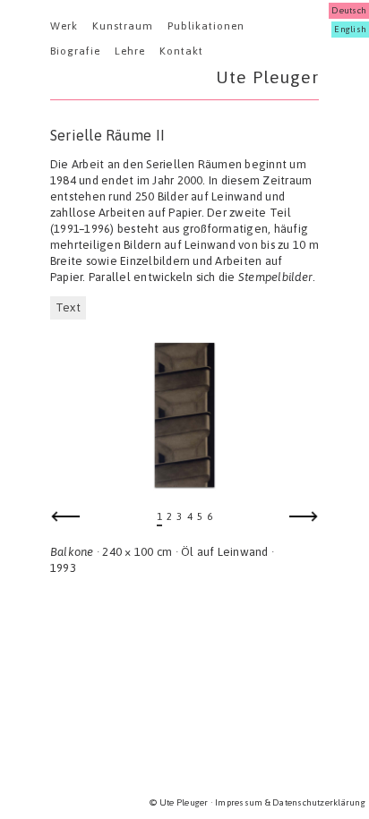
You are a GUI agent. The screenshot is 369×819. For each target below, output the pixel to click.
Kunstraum (122, 26)
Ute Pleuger (267, 77)
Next (303, 522)
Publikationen (206, 26)
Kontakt (181, 51)
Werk (64, 26)
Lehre (130, 51)
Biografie (75, 51)
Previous (65, 522)
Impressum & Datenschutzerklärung (290, 802)
